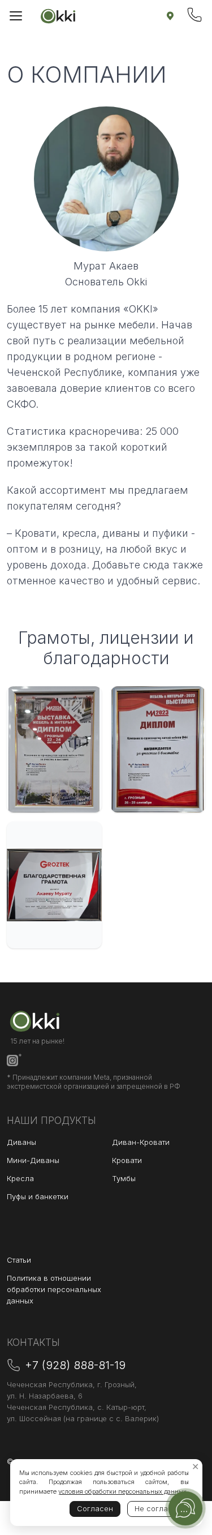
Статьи (19, 1259)
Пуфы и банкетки (37, 1196)
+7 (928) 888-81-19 (75, 1365)
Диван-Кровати (141, 1142)
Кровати (127, 1160)
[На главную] (58, 16)
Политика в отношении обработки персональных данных (54, 1289)
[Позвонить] (194, 15)
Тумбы (124, 1178)
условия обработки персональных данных (122, 1491)
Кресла (20, 1178)
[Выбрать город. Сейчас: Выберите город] (170, 16)
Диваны (21, 1142)
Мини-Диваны (33, 1160)
